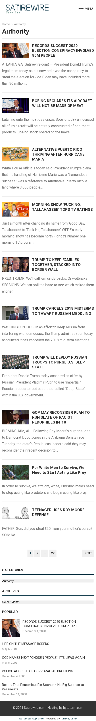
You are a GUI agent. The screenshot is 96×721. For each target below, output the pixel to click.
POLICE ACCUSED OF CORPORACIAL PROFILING (37, 671)
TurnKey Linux (69, 718)
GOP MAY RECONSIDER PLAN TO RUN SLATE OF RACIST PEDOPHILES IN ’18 (61, 417)
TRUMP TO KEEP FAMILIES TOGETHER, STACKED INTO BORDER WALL (56, 264)
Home (6, 24)
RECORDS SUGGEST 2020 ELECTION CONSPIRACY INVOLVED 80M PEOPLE (63, 50)
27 (52, 553)
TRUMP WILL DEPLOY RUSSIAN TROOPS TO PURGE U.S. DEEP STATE (59, 362)
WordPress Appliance (31, 718)
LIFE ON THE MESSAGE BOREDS (25, 644)
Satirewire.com (34, 707)
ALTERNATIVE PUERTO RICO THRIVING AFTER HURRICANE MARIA (58, 154)
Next (88, 553)
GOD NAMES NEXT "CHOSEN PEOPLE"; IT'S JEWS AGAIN (43, 658)
